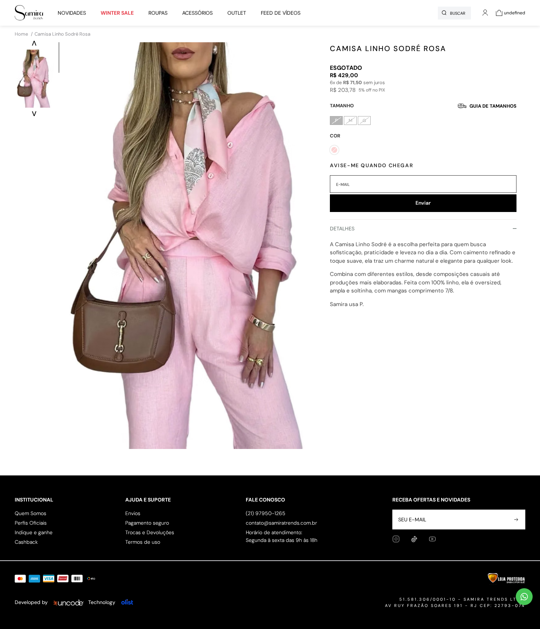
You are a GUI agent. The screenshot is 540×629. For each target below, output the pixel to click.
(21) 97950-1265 (265, 513)
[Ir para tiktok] (414, 539)
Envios (132, 513)
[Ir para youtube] (432, 539)
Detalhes (342, 228)
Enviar (423, 203)
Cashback (26, 542)
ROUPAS (158, 13)
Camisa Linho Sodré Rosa (62, 34)
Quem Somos (30, 513)
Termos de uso (142, 542)
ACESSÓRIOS (197, 13)
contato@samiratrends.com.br (281, 523)
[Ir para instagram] (396, 539)
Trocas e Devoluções (149, 532)
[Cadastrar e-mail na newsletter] (515, 519)
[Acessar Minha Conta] (485, 16)
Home (24, 34)
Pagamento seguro (147, 523)
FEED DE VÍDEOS (280, 13)
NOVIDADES (72, 13)
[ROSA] (334, 149)
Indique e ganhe (34, 532)
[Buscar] (444, 12)
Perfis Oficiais (31, 523)
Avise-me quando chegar (371, 165)
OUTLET (236, 13)
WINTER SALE (117, 13)
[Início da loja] (29, 13)
